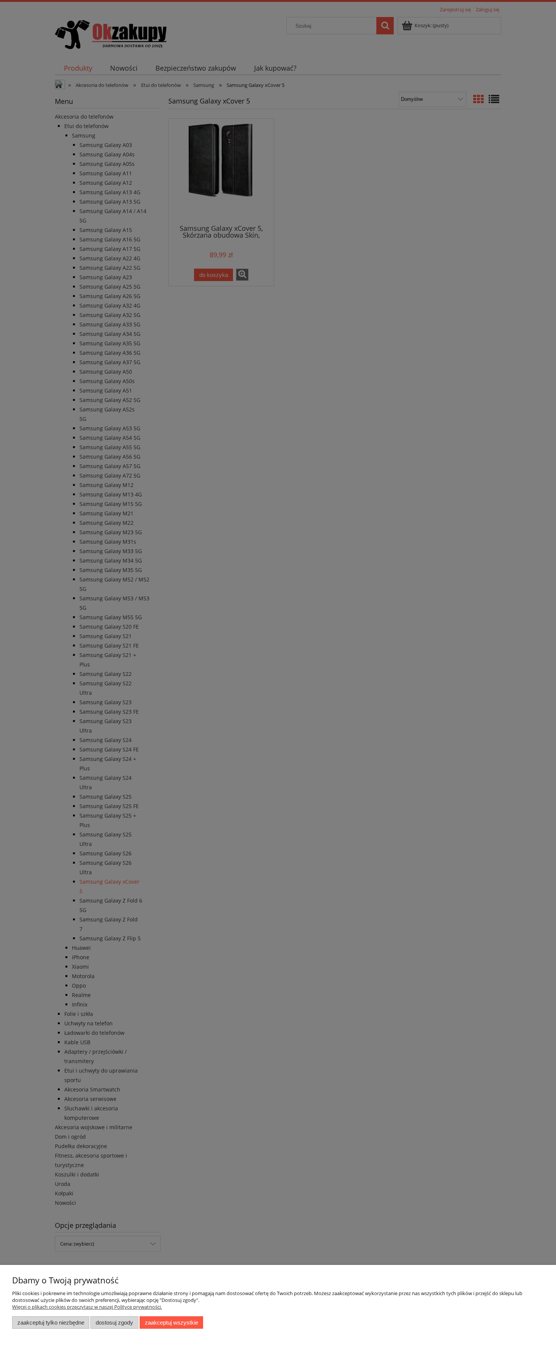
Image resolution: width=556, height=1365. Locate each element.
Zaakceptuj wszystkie (171, 1322)
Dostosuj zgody (114, 1322)
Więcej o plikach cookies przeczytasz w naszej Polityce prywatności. (87, 1306)
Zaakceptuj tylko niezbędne (50, 1322)
